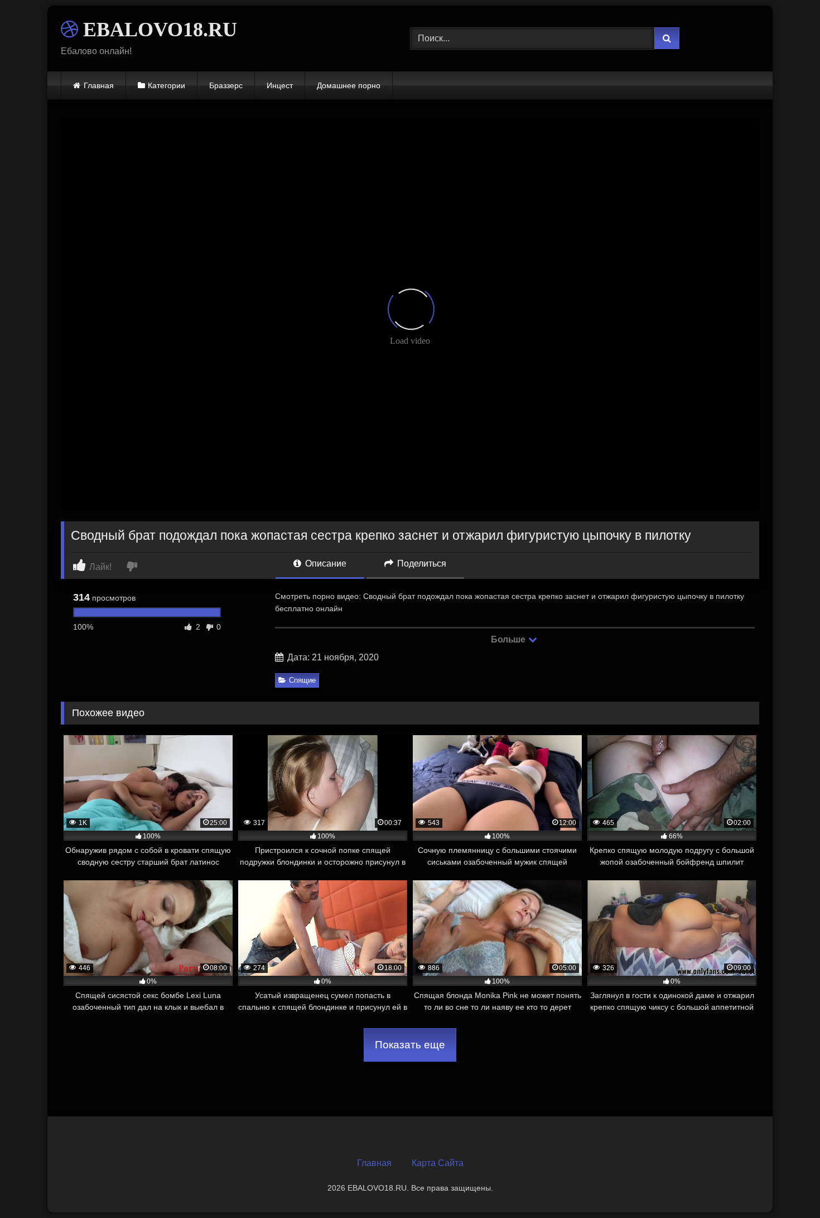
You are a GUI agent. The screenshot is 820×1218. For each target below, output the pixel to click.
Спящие (302, 680)
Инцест (280, 85)
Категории (166, 85)
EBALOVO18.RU (157, 29)
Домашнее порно (348, 85)
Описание (324, 563)
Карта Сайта (438, 1163)
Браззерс (226, 85)
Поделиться (420, 563)
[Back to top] (785, 1185)
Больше (509, 639)
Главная (99, 85)
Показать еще (410, 1045)
